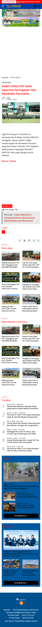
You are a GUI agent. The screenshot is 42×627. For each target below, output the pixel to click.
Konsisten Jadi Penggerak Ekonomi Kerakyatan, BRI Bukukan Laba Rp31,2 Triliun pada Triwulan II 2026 (21, 554)
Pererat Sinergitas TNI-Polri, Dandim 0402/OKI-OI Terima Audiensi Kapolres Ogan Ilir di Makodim (21, 178)
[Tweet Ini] (24, 240)
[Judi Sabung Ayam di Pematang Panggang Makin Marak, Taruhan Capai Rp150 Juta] (9, 496)
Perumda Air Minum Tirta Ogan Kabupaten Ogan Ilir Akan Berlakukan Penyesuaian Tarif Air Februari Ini (23, 416)
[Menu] (3, 6)
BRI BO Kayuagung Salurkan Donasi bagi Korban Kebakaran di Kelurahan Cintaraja (11, 573)
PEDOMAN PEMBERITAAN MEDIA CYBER (21, 613)
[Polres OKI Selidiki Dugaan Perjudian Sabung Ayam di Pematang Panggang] (21, 472)
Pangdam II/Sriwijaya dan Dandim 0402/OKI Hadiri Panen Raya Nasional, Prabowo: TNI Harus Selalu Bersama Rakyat (21, 184)
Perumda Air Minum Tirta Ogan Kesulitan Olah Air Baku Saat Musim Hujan (23, 450)
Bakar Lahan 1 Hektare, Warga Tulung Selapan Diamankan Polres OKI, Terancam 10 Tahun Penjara (26, 506)
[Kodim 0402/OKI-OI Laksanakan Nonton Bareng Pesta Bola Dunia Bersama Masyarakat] (31, 299)
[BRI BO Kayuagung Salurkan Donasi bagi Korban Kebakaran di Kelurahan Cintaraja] (12, 564)
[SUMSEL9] (13, 6)
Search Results (27, 618)
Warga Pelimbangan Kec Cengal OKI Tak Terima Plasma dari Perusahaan (23, 441)
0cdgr (8, 98)
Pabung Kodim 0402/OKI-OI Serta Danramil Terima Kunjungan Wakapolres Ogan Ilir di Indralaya (19, 192)
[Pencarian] (39, 6)
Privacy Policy (14, 618)
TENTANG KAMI (13, 615)
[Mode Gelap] (35, 6)
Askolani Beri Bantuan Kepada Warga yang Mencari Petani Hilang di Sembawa (22, 407)
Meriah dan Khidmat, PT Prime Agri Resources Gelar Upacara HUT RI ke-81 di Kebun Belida (30, 573)
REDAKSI (7, 610)
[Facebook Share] (20, 240)
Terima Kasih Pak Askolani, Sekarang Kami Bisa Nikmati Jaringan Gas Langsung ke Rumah (23, 424)
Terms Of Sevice (28, 615)
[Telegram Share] (34, 240)
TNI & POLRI (6, 82)
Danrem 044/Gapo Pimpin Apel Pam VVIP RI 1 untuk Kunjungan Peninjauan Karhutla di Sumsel (20, 172)
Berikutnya (7, 206)
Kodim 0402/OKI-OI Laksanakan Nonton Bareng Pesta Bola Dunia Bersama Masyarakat (21, 199)
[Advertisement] (21, 49)
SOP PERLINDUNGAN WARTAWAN (25, 610)
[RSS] (21, 603)
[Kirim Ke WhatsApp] (38, 240)
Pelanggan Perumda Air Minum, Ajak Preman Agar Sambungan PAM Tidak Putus (21, 433)
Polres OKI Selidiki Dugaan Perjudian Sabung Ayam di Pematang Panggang (21, 487)
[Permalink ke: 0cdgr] (3, 98)
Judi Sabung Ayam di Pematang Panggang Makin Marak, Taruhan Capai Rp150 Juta (27, 496)
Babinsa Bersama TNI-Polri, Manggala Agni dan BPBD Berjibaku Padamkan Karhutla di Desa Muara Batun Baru (20, 166)
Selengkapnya (20, 516)
